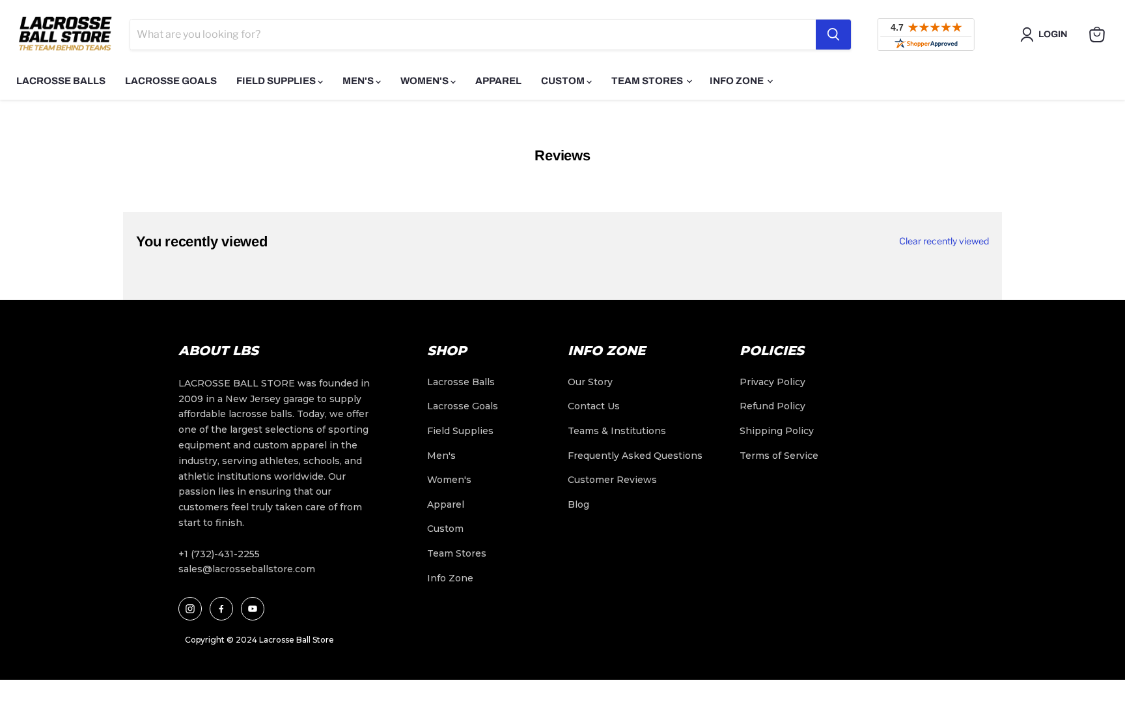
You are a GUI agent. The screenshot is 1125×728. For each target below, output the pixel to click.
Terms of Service (779, 455)
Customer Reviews (612, 480)
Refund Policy (772, 406)
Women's (425, 81)
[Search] (833, 35)
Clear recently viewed (944, 241)
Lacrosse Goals (171, 81)
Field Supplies (277, 81)
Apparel (498, 81)
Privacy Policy (772, 382)
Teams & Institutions (617, 431)
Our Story (590, 382)
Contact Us (594, 406)
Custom (564, 81)
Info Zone (738, 81)
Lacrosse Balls (60, 81)
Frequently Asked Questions (635, 455)
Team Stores (648, 81)
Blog (578, 504)
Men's (359, 81)
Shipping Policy (777, 431)
